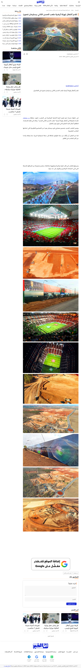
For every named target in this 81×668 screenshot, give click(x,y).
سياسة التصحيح (39, 652)
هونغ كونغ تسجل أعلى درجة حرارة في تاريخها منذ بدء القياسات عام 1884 (10, 43)
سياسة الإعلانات (28, 652)
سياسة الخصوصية (51, 652)
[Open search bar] (2, 2)
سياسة (15, 5)
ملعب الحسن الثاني (67, 573)
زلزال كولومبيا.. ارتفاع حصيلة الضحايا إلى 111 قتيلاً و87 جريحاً (10, 35)
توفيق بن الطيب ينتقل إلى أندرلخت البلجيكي (10, 29)
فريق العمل (61, 652)
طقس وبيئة (37, 5)
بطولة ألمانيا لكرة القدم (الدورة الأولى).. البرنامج (10, 21)
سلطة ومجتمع (28, 5)
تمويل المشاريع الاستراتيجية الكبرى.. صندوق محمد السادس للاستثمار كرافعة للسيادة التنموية (10, 15)
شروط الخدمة (18, 652)
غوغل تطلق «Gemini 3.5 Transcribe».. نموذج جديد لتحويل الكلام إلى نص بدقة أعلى (10, 18)
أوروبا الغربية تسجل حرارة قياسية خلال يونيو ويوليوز (10, 41)
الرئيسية (78, 5)
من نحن (75, 652)
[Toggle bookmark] (27, 54)
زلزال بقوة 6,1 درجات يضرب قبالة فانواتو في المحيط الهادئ (10, 32)
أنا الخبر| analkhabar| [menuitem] (72, 86)
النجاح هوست (7, 666)
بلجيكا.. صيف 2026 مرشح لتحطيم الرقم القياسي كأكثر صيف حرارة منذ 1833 (10, 26)
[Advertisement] (50, 73)
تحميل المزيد (51, 636)
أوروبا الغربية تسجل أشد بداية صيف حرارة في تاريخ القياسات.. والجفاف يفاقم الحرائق (10, 38)
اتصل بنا (69, 652)
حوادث (9, 5)
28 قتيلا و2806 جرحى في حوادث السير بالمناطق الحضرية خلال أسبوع (10, 23)
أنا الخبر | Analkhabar (72, 54)
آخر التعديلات (8, 652)
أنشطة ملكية (63, 5)
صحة (3, 5)
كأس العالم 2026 (48, 5)
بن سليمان (26, 118)
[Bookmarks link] (79, 2)
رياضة (56, 5)
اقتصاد (20, 5)
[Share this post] (24, 54)
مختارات (71, 5)
